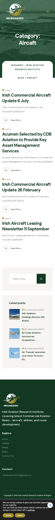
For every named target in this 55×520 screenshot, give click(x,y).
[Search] (41, 279)
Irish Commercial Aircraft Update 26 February (26, 187)
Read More (16, 120)
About (5, 439)
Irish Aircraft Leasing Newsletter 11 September (25, 226)
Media (5, 447)
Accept (8, 515)
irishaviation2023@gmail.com (17, 475)
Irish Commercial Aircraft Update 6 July (26, 97)
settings (31, 510)
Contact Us (8, 456)
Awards (5, 443)
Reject (20, 515)
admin (8, 90)
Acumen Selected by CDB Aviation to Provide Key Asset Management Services (26, 142)
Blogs (4, 451)
